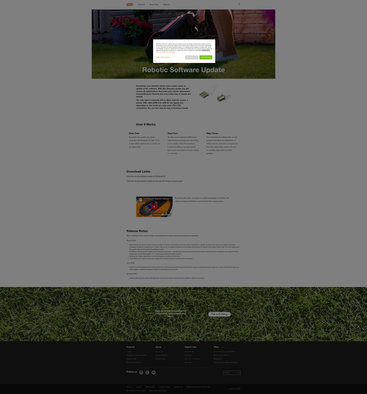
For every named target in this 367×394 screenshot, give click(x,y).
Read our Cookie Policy (162, 52)
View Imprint (172, 52)
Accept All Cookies (206, 57)
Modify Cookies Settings (163, 57)
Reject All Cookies (192, 57)
